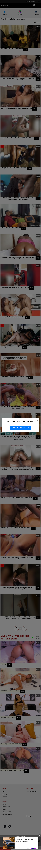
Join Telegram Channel (20, 428)
